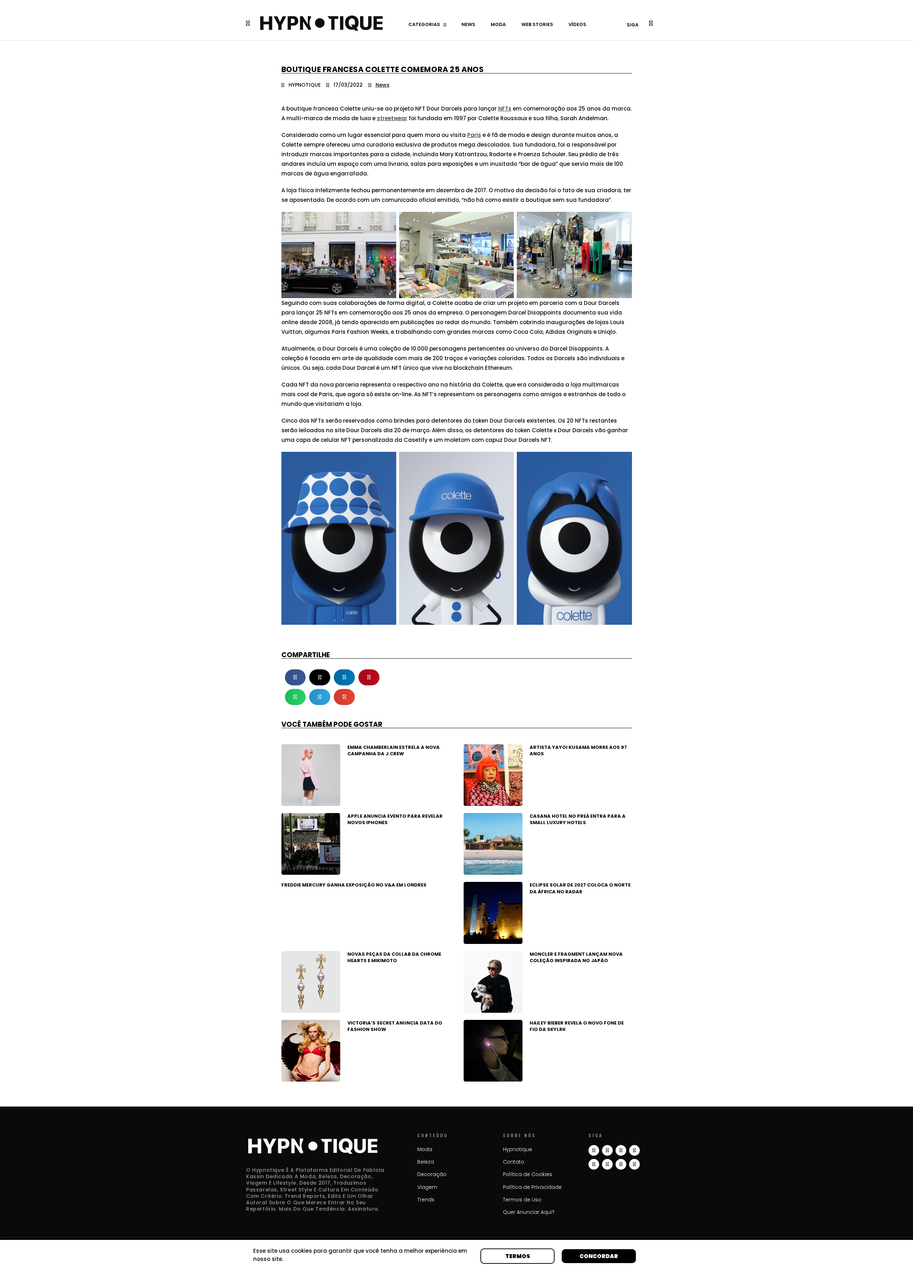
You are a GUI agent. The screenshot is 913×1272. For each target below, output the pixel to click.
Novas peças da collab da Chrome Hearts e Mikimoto (394, 957)
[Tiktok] (621, 1150)
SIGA (632, 24)
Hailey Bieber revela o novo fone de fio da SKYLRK (577, 1026)
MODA (498, 24)
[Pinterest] (593, 1164)
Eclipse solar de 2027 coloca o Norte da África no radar (580, 888)
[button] (295, 677)
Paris (474, 135)
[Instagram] (593, 1150)
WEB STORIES (537, 24)
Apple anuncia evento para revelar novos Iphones (395, 819)
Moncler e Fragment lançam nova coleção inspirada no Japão (576, 957)
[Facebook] (607, 1164)
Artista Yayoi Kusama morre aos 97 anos (578, 750)
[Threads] (607, 1150)
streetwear (392, 118)
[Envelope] (634, 1164)
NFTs (504, 108)
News (382, 84)
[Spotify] (621, 1164)
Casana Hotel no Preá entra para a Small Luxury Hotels (578, 819)
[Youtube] (634, 1150)
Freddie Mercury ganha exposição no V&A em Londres (354, 885)
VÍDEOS (577, 24)
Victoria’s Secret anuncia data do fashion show (394, 1026)
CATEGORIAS (424, 24)
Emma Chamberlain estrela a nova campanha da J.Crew (393, 750)
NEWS (468, 24)
